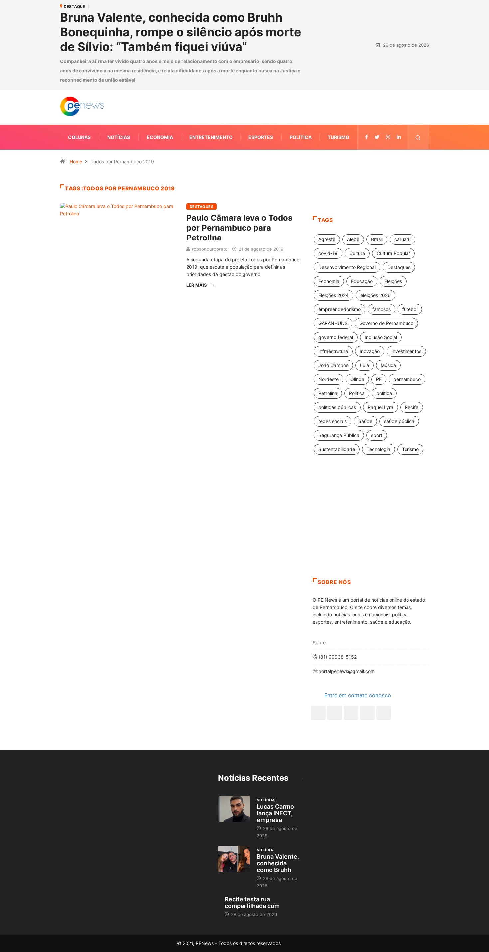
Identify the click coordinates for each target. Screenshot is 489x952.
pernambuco (407, 379)
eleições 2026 (375, 295)
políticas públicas (337, 407)
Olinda (357, 379)
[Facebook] (318, 713)
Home (76, 161)
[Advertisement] (371, 524)
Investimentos (406, 351)
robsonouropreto (210, 249)
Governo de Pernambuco (386, 323)
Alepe (353, 239)
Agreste (326, 239)
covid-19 (328, 253)
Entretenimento (211, 137)
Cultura (357, 253)
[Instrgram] (388, 137)
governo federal (335, 337)
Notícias (118, 137)
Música (388, 365)
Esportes (260, 137)
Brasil (377, 239)
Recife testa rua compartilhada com (252, 902)
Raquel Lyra (380, 407)
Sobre (319, 642)
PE (379, 379)
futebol (409, 309)
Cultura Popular (393, 253)
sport (376, 435)
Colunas (79, 137)
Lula (364, 365)
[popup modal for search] (418, 137)
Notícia (265, 850)
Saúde (365, 421)
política (384, 393)
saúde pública (399, 421)
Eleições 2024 (333, 295)
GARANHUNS (333, 323)
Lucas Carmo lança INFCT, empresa (275, 813)
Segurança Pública (338, 435)
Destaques (201, 206)
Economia (160, 137)
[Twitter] (377, 137)
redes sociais (332, 421)
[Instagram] (367, 713)
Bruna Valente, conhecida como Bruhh (278, 863)
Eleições (393, 281)
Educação (362, 281)
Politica (357, 393)
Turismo (338, 137)
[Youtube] (383, 713)
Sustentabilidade (336, 449)
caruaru (402, 239)
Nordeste (328, 379)
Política (301, 137)
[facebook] (366, 137)
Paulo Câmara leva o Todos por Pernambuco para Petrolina (239, 227)
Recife (411, 407)
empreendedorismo (339, 309)
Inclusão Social (381, 337)
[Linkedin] (399, 137)
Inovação (370, 351)
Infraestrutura (333, 351)
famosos (381, 309)
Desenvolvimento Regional (347, 267)
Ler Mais (196, 285)
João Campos (333, 365)
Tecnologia (378, 449)
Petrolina (327, 393)
